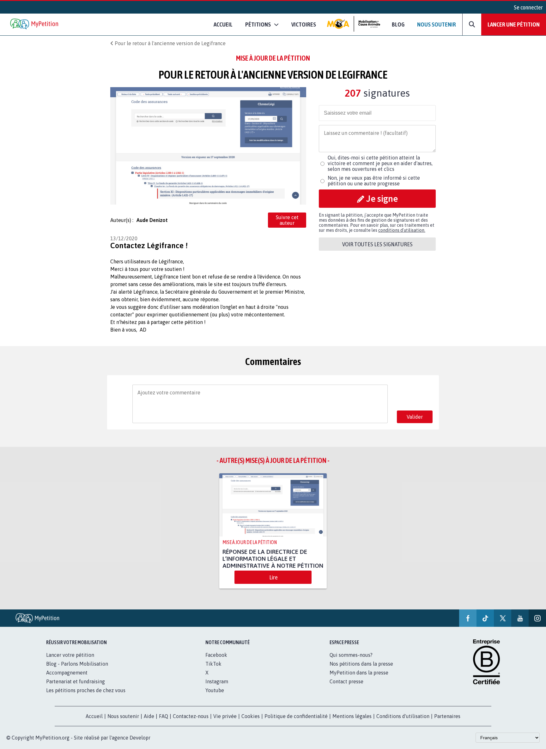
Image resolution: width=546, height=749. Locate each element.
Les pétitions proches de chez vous (85, 690)
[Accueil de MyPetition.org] (35, 24)
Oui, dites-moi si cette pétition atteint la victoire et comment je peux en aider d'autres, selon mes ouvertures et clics (380, 163)
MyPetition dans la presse (359, 672)
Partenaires (447, 716)
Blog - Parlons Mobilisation (77, 664)
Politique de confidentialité (296, 716)
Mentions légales (352, 716)
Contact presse (346, 681)
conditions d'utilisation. (401, 230)
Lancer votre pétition (70, 655)
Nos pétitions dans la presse (361, 664)
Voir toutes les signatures (377, 244)
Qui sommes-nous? (351, 655)
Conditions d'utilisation (402, 716)
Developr (140, 737)
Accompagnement (67, 672)
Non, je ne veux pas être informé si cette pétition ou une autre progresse (374, 180)
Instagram (216, 681)
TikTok (213, 664)
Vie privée (225, 716)
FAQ (163, 716)
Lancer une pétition (514, 24)
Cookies (250, 716)
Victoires (303, 24)
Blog (398, 24)
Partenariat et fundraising (75, 681)
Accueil (223, 24)
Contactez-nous (191, 716)
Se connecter (528, 7)
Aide (149, 716)
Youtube (214, 690)
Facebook (216, 655)
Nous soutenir (436, 24)
